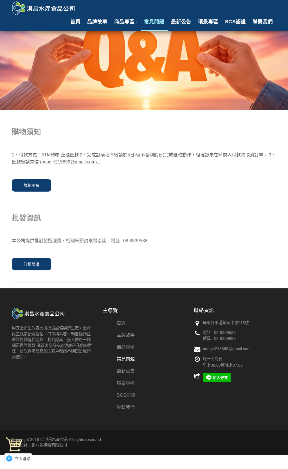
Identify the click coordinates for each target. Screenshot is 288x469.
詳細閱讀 (31, 185)
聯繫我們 (263, 21)
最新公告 (181, 21)
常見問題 (154, 21)
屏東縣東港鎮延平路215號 (226, 322)
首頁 (75, 21)
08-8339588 (225, 332)
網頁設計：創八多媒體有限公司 (39, 445)
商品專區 (124, 21)
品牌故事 (97, 21)
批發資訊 (26, 218)
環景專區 (208, 21)
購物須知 (26, 132)
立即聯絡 (22, 458)
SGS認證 (235, 21)
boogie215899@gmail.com (227, 348)
